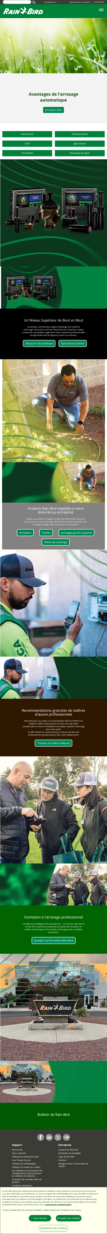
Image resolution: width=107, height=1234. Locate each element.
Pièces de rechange (55, 542)
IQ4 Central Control (72, 343)
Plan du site (17, 1149)
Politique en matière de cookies (26, 1167)
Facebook (40, 1137)
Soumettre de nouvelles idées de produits (27, 1180)
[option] (53, 70)
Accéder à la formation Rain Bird (53, 940)
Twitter (58, 1137)
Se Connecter (99, 2)
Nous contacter (19, 1153)
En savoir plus (53, 110)
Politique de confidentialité (24, 1163)
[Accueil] (26, 11)
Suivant (101, 73)
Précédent (6, 73)
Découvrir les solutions (39, 343)
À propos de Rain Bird (68, 1149)
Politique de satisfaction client (25, 1156)
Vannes (46, 532)
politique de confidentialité (58, 1204)
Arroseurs (25, 532)
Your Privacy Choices (21, 1160)
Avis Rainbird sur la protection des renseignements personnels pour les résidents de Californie (27, 1173)
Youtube (66, 1137)
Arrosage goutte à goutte (76, 532)
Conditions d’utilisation (22, 1185)
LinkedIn (49, 1137)
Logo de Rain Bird (66, 1156)
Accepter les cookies (68, 1218)
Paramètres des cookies (54, 1228)
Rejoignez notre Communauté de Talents (73, 1165)
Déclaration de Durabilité (69, 1153)
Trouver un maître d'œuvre (53, 743)
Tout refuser (40, 1218)
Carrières (62, 1160)
